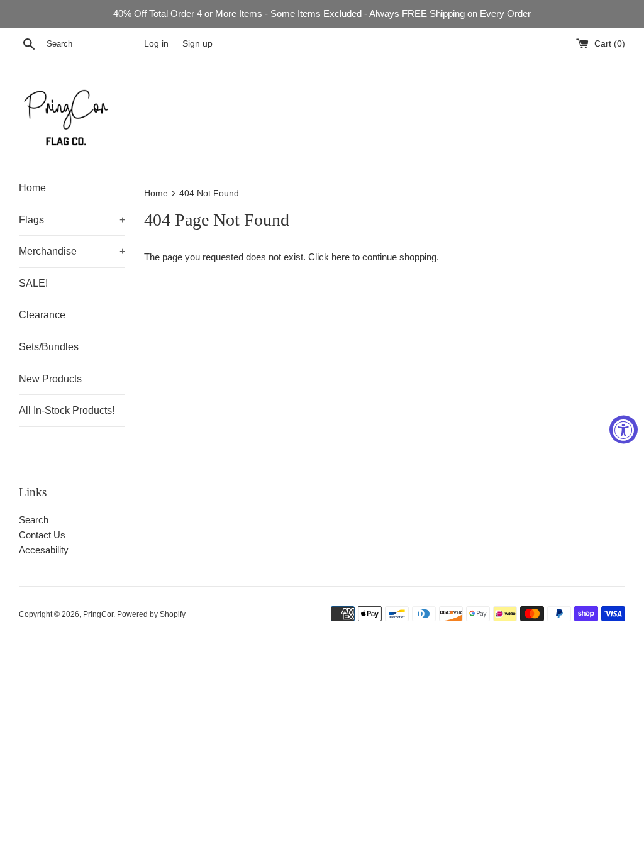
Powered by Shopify (151, 614)
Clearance (42, 314)
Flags (72, 219)
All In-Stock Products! (66, 410)
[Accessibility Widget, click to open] (623, 430)
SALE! (33, 283)
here (340, 257)
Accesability (44, 550)
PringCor (98, 614)
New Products (50, 379)
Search (33, 519)
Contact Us (42, 534)
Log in (156, 43)
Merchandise (72, 251)
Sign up (197, 43)
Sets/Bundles (49, 346)
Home (32, 187)
